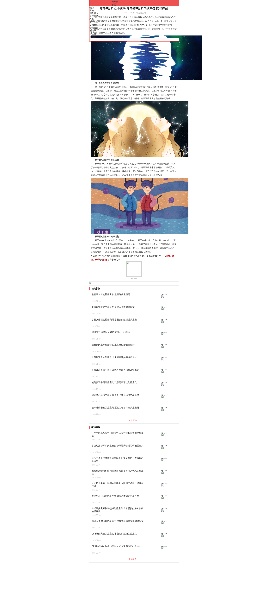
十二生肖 (93, 22)
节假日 (92, 37)
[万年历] (100, 3)
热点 (91, 7)
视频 (91, 19)
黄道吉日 (93, 25)
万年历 (115, 1)
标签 (91, 10)
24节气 (92, 31)
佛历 (114, 4)
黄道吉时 (93, 28)
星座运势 (93, 16)
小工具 (92, 34)
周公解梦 (93, 13)
